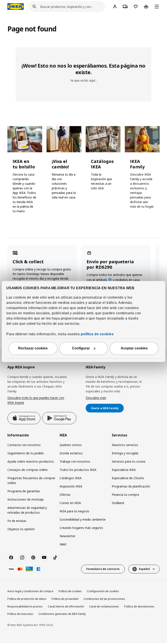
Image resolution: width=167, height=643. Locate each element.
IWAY (63, 544)
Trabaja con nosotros (75, 461)
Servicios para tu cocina (128, 461)
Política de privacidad (65, 599)
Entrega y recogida (125, 453)
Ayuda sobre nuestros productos (30, 461)
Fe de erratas (16, 521)
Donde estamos (71, 453)
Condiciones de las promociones (104, 599)
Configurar (81, 348)
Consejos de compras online (27, 470)
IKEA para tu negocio (74, 511)
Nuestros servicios (125, 445)
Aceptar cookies (134, 348)
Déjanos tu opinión (21, 529)
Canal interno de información (66, 606)
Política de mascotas (20, 614)
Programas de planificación (131, 486)
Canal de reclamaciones (104, 606)
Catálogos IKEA (71, 478)
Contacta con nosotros (24, 445)
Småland (118, 503)
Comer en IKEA (70, 503)
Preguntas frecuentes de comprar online (31, 480)
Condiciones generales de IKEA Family (62, 614)
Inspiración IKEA (71, 486)
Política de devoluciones (139, 606)
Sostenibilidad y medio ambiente (83, 519)
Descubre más (96, 398)
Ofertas (65, 495)
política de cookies (97, 334)
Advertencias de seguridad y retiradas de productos (27, 510)
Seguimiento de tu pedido (25, 453)
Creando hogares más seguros (81, 528)
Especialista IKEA (124, 470)
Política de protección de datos (26, 599)
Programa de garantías (23, 491)
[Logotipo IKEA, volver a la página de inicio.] (15, 6)
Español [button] (144, 569)
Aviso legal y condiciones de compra (30, 591)
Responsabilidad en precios (25, 606)
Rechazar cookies (33, 348)
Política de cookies (70, 591)
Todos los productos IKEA (78, 470)
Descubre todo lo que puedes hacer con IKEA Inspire (35, 400)
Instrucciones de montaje (25, 499)
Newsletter (67, 536)
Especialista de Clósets (128, 478)
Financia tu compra (125, 495)
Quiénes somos (71, 445)
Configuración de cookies (103, 591)
